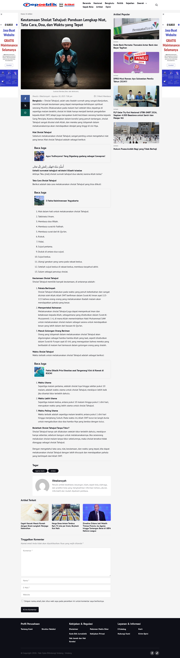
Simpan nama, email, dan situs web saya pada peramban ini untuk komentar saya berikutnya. (64, 601)
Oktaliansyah (44, 96)
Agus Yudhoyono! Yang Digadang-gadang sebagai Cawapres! (75, 156)
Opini (108, 6)
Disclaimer (73, 629)
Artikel (99, 6)
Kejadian (130, 3)
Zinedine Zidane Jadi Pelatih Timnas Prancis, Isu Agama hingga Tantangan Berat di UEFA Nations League (97, 527)
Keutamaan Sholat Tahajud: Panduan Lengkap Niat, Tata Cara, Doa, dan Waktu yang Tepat (63, 22)
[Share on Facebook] (25, 98)
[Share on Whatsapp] (25, 112)
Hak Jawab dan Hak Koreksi (77, 640)
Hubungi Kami (124, 633)
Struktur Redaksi (49, 629)
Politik (120, 3)
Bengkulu (109, 3)
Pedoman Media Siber (99, 629)
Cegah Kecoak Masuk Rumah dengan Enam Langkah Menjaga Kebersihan (34, 526)
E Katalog (122, 629)
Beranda (87, 3)
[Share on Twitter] (25, 105)
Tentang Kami (27, 629)
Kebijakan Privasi (97, 633)
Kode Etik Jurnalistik (78, 633)
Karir (140, 629)
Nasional (98, 3)
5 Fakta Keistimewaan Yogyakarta (62, 200)
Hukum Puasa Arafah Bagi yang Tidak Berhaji (135, 148)
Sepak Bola (88, 6)
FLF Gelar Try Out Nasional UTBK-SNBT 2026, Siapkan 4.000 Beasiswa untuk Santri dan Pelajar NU (135, 115)
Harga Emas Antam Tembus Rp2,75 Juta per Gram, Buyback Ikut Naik (65, 526)
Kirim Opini (143, 633)
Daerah (140, 3)
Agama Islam (40, 471)
